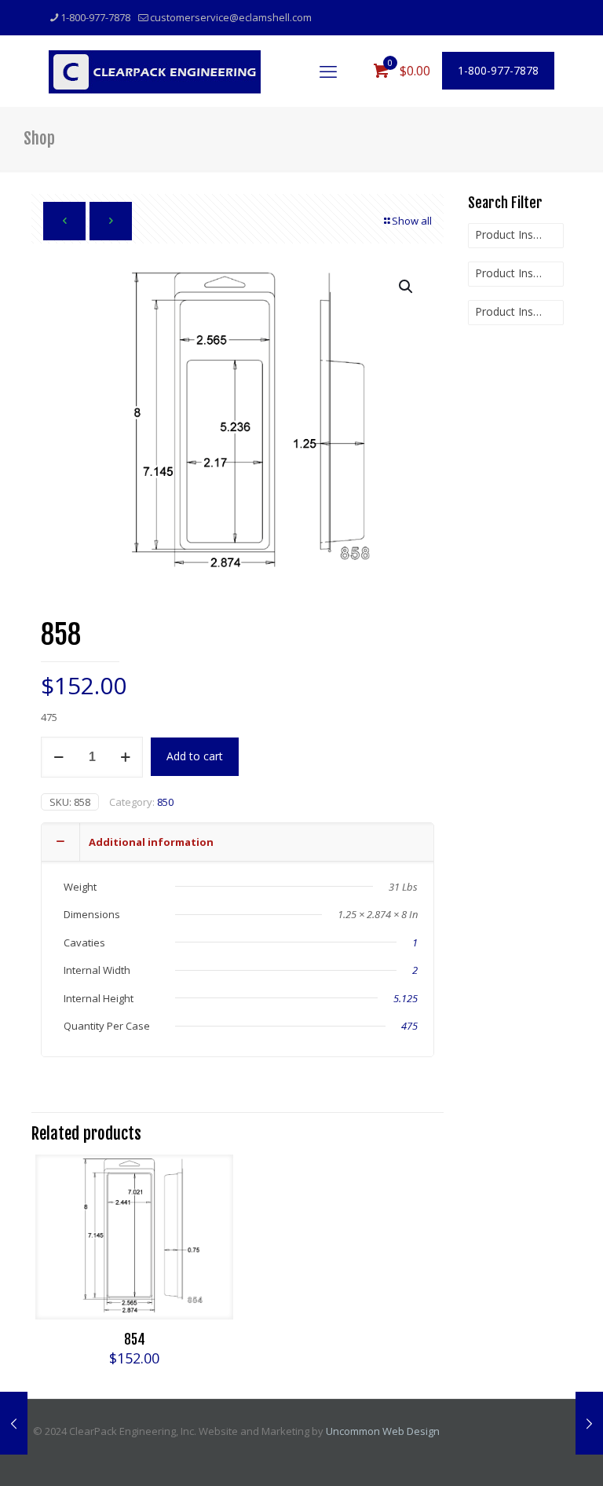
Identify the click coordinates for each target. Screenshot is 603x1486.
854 (134, 1339)
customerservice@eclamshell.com (231, 17)
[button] (406, 286)
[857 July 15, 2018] (13, 1423)
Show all (412, 221)
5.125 (405, 998)
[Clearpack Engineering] (155, 70)
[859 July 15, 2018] (589, 1423)
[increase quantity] (125, 757)
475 (409, 1026)
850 (165, 802)
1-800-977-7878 (95, 17)
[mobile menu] (328, 70)
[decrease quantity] (58, 757)
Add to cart (194, 755)
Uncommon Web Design (383, 1431)
